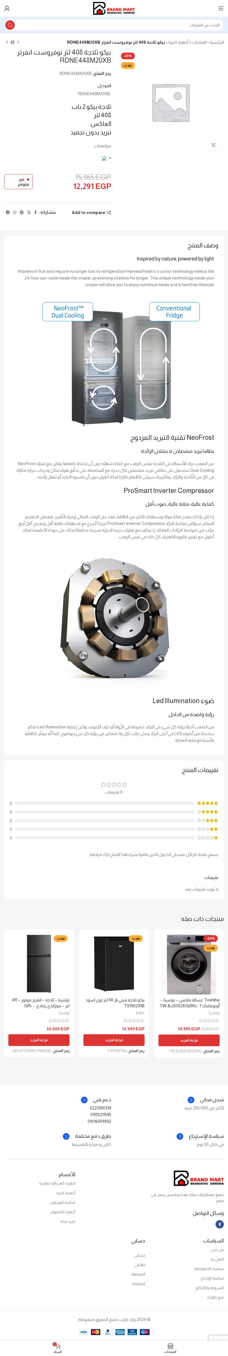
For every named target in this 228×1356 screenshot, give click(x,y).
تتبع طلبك (215, 1297)
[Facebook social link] (35, 212)
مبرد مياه (67, 1221)
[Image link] (199, 1177)
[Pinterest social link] (21, 212)
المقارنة (138, 1283)
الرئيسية (217, 42)
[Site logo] (114, 8)
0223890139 (100, 1108)
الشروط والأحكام (210, 1288)
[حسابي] (7, 8)
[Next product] (7, 42)
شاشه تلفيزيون (62, 1202)
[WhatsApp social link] (14, 212)
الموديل (104, 85)
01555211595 (100, 1114)
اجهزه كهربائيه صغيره (57, 1183)
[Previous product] (18, 42)
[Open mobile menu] (221, 8)
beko (140, 1013)
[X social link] (29, 212)
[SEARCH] (10, 25)
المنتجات (199, 42)
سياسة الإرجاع (212, 1278)
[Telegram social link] (7, 212)
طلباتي (139, 1264)
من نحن (217, 1249)
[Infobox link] (96, 1100)
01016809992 (99, 1121)
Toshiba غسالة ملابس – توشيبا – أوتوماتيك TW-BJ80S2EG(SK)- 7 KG (190, 1006)
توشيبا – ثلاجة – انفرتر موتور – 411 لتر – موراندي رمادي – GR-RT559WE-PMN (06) (41, 1006)
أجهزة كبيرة (178, 42)
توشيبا (214, 1013)
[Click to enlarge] (213, 145)
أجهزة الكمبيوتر (62, 1212)
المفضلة (138, 1274)
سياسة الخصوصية (209, 1268)
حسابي (139, 1255)
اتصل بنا (217, 1259)
